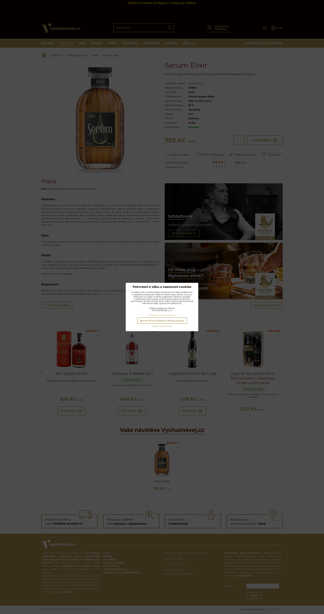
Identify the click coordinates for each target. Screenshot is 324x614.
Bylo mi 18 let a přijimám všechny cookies (162, 320)
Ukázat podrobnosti (162, 326)
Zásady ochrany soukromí (162, 315)
